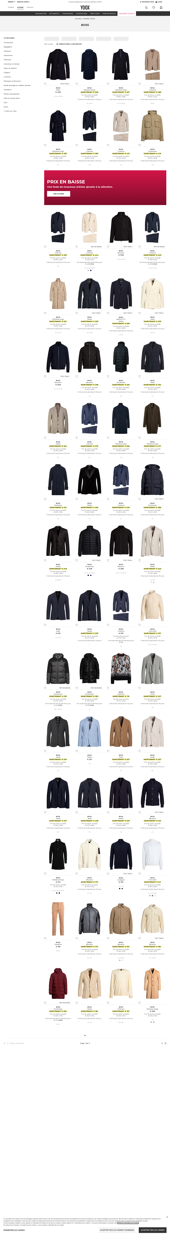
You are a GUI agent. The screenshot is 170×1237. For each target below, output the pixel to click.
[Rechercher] (146, 7)
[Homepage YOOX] (85, 7)
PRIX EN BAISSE (109, 13)
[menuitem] (11, 7)
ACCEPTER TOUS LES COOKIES (153, 1230)
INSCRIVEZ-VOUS (148, 2)
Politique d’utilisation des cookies (128, 1223)
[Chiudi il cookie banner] (167, 1217)
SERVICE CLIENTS (23, 2)
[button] (22, 42)
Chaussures (67, 13)
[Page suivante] (154, 1043)
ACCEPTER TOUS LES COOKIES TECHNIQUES (117, 1230)
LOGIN (159, 2)
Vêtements (54, 13)
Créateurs (95, 13)
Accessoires (81, 13)
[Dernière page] (164, 1043)
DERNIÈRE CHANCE (127, 13)
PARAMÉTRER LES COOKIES (14, 1230)
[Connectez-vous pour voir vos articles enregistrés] (153, 7)
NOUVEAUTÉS (40, 13)
